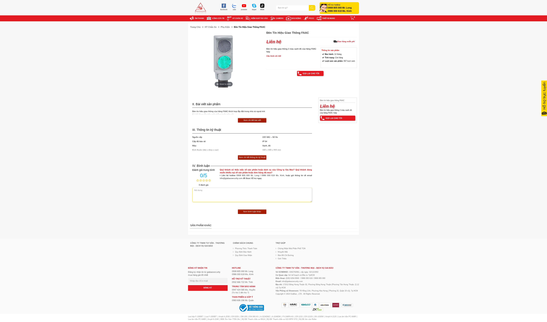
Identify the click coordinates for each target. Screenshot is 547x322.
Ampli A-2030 (224, 316)
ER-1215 (299, 316)
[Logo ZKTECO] (317, 309)
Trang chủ (195, 27)
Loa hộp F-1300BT (195, 316)
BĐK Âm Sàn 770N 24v (230, 319)
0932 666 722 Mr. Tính (242, 282)
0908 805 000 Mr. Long (340, 8)
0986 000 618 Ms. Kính (340, 11)
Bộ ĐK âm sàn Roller (308, 319)
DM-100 (244, 316)
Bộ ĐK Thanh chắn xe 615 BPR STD (282, 319)
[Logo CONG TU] (347, 305)
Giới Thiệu (282, 259)
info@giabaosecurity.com (231, 178)
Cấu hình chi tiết (273, 56)
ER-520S (235, 316)
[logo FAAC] (294, 305)
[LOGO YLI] (315, 305)
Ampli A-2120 (330, 316)
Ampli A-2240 (213, 319)
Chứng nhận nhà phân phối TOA (292, 248)
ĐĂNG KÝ (208, 288)
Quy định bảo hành (243, 252)
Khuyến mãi (283, 252)
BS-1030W (319, 316)
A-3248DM (276, 316)
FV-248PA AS (288, 316)
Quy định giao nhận (243, 255)
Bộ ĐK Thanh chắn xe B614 (253, 319)
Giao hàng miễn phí (346, 41)
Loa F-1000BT (211, 316)
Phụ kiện (225, 27)
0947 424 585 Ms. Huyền (243, 290)
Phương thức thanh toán (246, 248)
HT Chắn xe (211, 27)
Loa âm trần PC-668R (347, 316)
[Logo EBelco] (306, 305)
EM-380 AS (253, 316)
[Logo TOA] (285, 305)
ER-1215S (308, 316)
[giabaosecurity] (200, 8)
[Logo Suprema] (336, 305)
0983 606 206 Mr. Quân (243, 300)
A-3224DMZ (265, 316)
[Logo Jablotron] (325, 305)
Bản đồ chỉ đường (286, 255)
